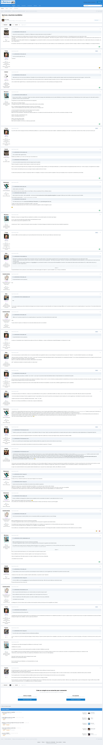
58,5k (7, 61)
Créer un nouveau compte (27, 699)
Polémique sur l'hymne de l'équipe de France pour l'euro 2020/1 (13, 722)
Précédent (6, 24)
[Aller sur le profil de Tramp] (3, 20)
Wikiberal (35, 5)
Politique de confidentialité (50, 742)
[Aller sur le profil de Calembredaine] (6, 277)
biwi (23, 31)
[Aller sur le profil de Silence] (89, 719)
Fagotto (6, 627)
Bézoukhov (5, 713)
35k (6, 192)
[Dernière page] (19, 25)
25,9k (7, 101)
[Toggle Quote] (13, 31)
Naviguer (13, 5)
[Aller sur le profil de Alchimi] (6, 75)
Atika (6, 253)
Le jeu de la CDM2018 (6, 733)
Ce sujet (97, 5)
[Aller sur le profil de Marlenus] (6, 95)
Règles (7, 8)
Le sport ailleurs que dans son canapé (8, 717)
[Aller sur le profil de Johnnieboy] (89, 713)
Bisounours (6, 182)
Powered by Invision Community (51, 743)
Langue (38, 742)
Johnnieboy (93, 712)
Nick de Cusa (93, 728)
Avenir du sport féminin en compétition (8, 712)
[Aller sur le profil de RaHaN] (6, 32)
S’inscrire (99, 2)
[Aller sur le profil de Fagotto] (6, 631)
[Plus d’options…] (100, 29)
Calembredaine (6, 274)
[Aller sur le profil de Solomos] (89, 734)
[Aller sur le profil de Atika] (6, 257)
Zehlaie (6, 448)
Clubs (40, 5)
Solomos (4, 718)
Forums (2, 8)
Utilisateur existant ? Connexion (89, 2)
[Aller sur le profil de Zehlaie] (6, 452)
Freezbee (4, 729)
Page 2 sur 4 (24, 24)
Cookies (64, 742)
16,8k (7, 286)
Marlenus (6, 91)
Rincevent (92, 723)
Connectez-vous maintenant (76, 699)
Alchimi (6, 71)
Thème (43, 742)
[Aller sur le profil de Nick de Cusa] (89, 729)
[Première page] (2, 25)
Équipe (11, 8)
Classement (16, 8)
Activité (18, 5)
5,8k (7, 637)
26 (22, 717)
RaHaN (6, 28)
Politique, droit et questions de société (19, 20)
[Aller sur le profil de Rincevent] (89, 724)
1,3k (7, 262)
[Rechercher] (101, 6)
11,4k (7, 82)
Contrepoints (29, 5)
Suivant (16, 24)
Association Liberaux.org (6, 5)
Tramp (7, 19)
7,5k (7, 39)
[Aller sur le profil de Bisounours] (6, 186)
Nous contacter (59, 742)
